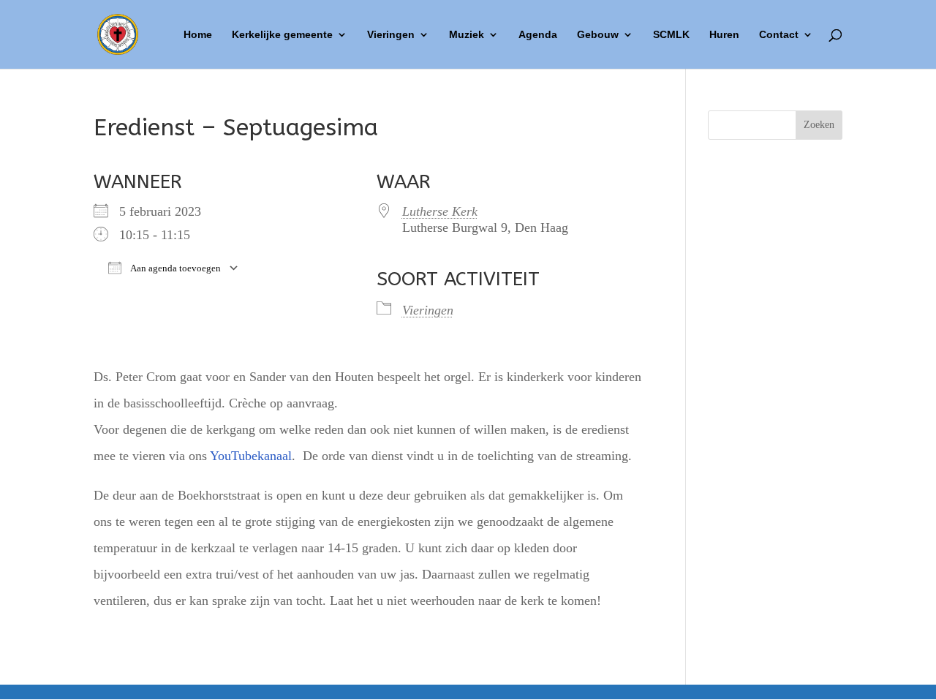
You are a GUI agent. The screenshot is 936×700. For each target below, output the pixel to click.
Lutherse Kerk (440, 211)
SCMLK (671, 34)
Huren (724, 34)
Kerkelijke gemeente (282, 34)
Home (198, 34)
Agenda (537, 34)
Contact (779, 34)
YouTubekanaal (251, 455)
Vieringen (391, 34)
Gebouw (598, 34)
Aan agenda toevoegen (175, 268)
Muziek (466, 34)
